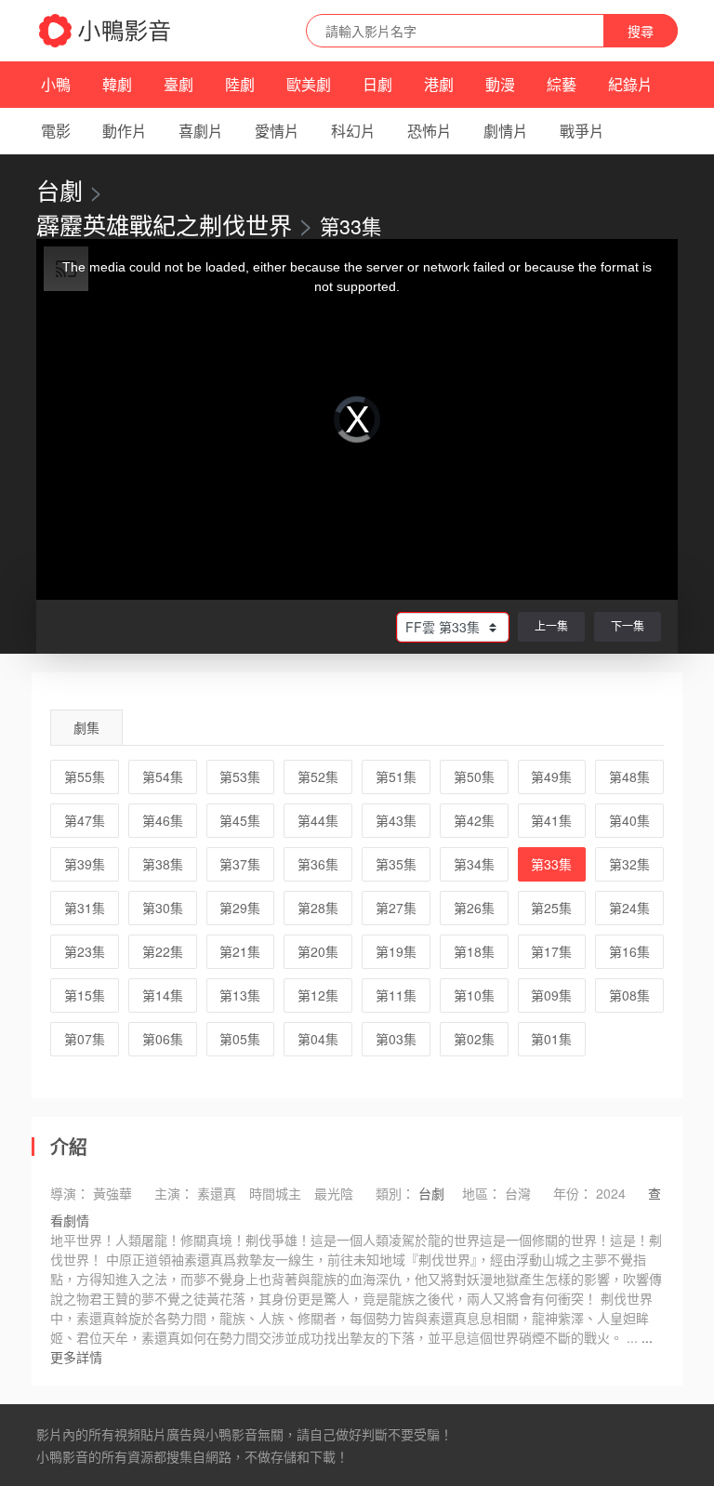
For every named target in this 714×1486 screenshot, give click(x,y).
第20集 (318, 951)
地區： (481, 1193)
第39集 (84, 864)
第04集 (318, 1038)
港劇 (439, 84)
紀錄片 (630, 84)
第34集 (474, 864)
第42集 (474, 820)
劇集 (86, 727)
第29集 (239, 907)
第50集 (474, 776)
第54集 (162, 776)
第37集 (239, 864)
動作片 (124, 130)
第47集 (84, 820)
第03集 (396, 1038)
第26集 (474, 907)
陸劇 (240, 84)
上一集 (551, 625)
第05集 (239, 1038)
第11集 (396, 995)
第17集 (551, 951)
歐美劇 (308, 84)
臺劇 (178, 84)
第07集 (84, 1038)
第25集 (551, 907)
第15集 (84, 995)
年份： (572, 1193)
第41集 (551, 820)
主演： (173, 1193)
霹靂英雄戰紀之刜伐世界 (164, 224)
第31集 (84, 907)
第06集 (162, 1038)
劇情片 (505, 130)
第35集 (396, 864)
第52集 (318, 776)
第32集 (629, 864)
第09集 (551, 995)
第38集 (162, 864)
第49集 (551, 776)
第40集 (629, 820)
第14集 (162, 995)
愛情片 (277, 130)
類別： (395, 1193)
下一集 (627, 625)
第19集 (396, 951)
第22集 (162, 951)
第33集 (551, 864)
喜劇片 (200, 130)
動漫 (500, 84)
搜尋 (641, 30)
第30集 (162, 907)
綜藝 (561, 84)
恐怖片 (429, 130)
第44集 (318, 820)
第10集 (474, 995)
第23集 (84, 951)
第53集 (239, 776)
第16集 (629, 951)
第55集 (84, 776)
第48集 (629, 776)
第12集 (318, 995)
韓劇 (117, 84)
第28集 (318, 907)
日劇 (377, 84)
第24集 (629, 907)
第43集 (396, 820)
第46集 (162, 820)
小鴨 (56, 84)
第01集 (551, 1038)
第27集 (396, 907)
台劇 (59, 189)
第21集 (239, 951)
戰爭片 (582, 130)
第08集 (629, 995)
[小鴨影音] (106, 30)
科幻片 (353, 130)
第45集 (239, 820)
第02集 (474, 1038)
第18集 (474, 951)
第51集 (396, 776)
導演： (69, 1193)
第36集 (318, 864)
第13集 (239, 995)
